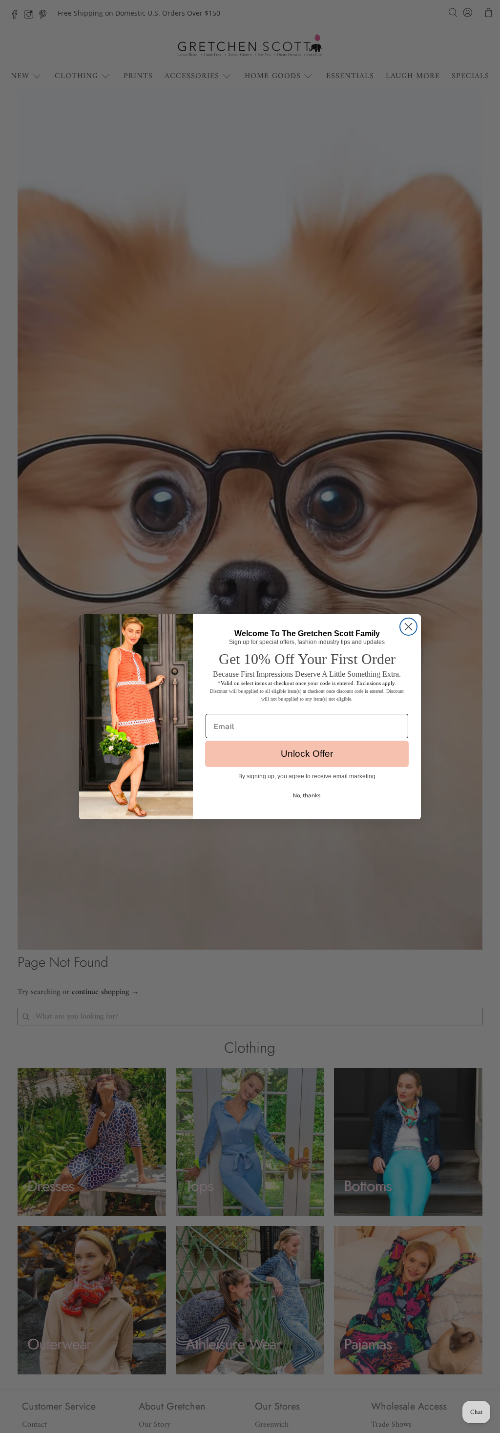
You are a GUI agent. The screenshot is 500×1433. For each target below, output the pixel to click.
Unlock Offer (307, 753)
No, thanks (307, 795)
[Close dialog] (408, 626)
